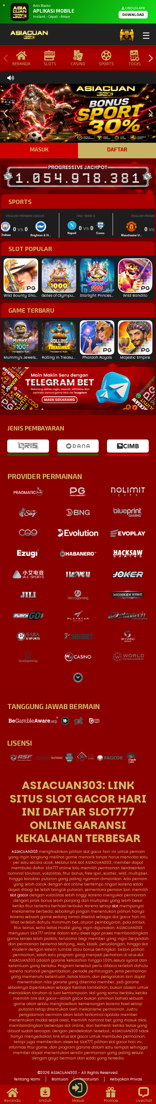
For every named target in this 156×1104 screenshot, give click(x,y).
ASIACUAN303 (25, 851)
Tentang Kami (27, 1079)
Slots (50, 63)
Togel (134, 63)
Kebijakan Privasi (126, 1079)
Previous (4, 58)
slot (115, 906)
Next (148, 58)
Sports (106, 63)
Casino (78, 63)
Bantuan (60, 1079)
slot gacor (19, 895)
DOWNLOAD (133, 14)
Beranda (21, 63)
